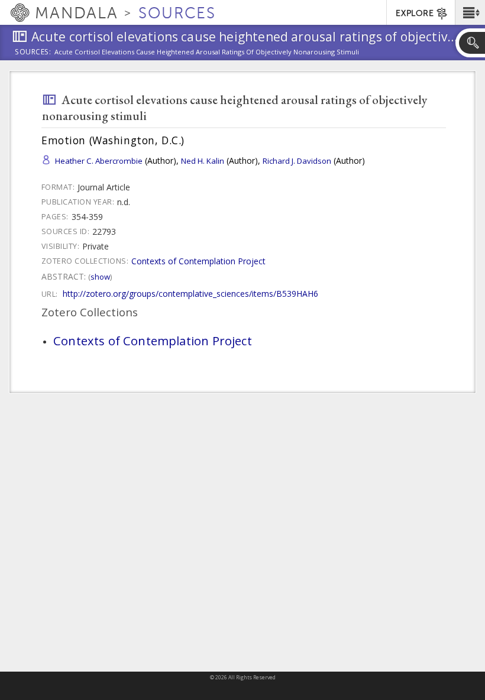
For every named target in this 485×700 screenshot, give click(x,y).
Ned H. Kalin (202, 160)
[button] (470, 12)
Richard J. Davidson (297, 160)
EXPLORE (415, 13)
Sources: (33, 52)
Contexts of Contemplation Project (198, 261)
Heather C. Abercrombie (99, 160)
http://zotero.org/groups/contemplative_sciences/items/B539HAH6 (190, 293)
